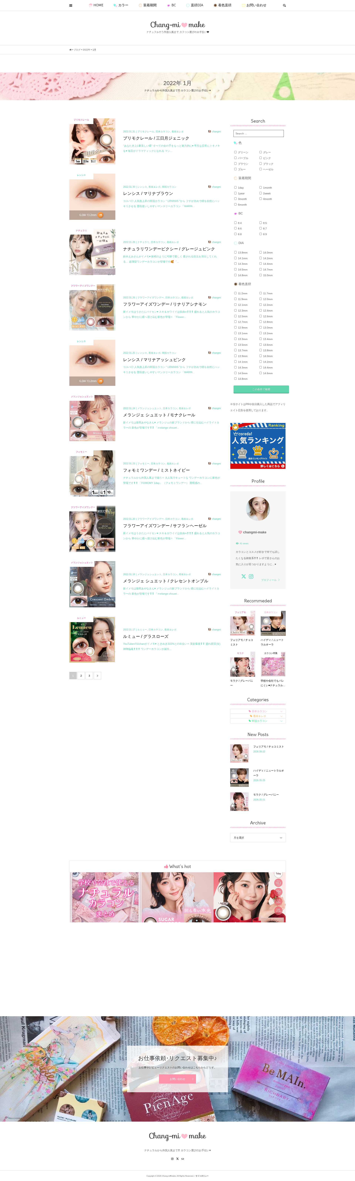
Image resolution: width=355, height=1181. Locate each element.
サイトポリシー (202, 1176)
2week (266, 193)
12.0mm (267, 299)
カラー (123, 5)
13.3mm (242, 339)
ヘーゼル (267, 169)
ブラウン (242, 163)
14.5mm (242, 269)
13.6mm (267, 344)
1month (267, 187)
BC (174, 5)
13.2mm (267, 333)
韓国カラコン (259, 720)
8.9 (264, 234)
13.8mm (242, 252)
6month (242, 204)
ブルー (241, 169)
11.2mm (242, 293)
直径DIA (197, 5)
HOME (98, 5)
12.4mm (267, 310)
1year (241, 193)
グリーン (242, 152)
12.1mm (242, 304)
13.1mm (242, 333)
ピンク (266, 158)
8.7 (264, 228)
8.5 (264, 222)
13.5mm (242, 344)
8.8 (239, 234)
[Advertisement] (177, 976)
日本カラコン (259, 711)
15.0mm (267, 275)
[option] (105, 897)
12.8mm (267, 321)
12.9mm (242, 327)
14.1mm (242, 258)
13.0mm (267, 327)
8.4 (239, 222)
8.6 (239, 228)
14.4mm (267, 263)
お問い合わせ (256, 5)
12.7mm (242, 321)
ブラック (267, 163)
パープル (242, 158)
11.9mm (242, 299)
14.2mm (267, 258)
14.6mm (267, 373)
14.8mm (242, 275)
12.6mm (267, 316)
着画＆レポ (259, 716)
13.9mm (242, 356)
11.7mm (267, 293)
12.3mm (242, 310)
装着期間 (150, 5)
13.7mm (242, 350)
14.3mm (242, 263)
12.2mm (267, 304)
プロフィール (269, 579)
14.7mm (267, 269)
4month (267, 198)
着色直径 (224, 5)
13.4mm (267, 339)
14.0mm (267, 252)
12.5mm (242, 316)
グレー (266, 152)
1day (240, 187)
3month (242, 198)
